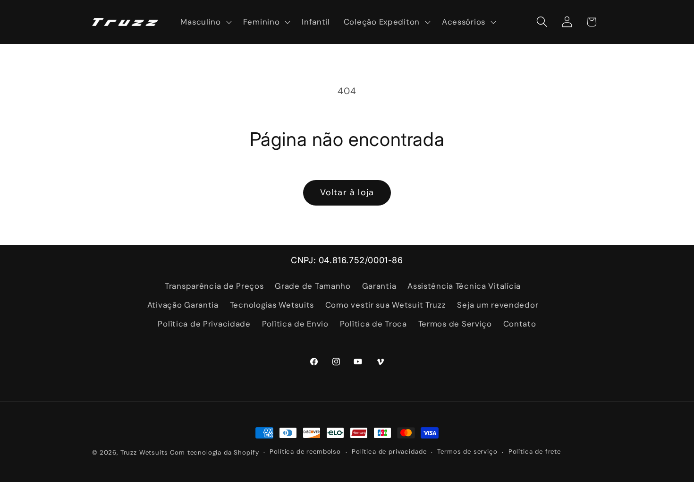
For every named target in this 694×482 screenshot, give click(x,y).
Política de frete (534, 452)
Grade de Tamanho (313, 286)
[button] (205, 22)
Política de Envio (295, 323)
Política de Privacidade (204, 323)
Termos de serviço (467, 452)
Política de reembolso (305, 452)
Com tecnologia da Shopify (214, 452)
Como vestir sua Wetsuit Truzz (385, 305)
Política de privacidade (389, 452)
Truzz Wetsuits (144, 452)
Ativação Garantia (183, 305)
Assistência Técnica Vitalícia (464, 286)
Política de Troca (373, 323)
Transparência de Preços (214, 286)
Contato (519, 323)
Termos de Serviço (455, 323)
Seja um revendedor (497, 305)
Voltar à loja (347, 192)
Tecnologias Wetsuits (272, 305)
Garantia (379, 286)
